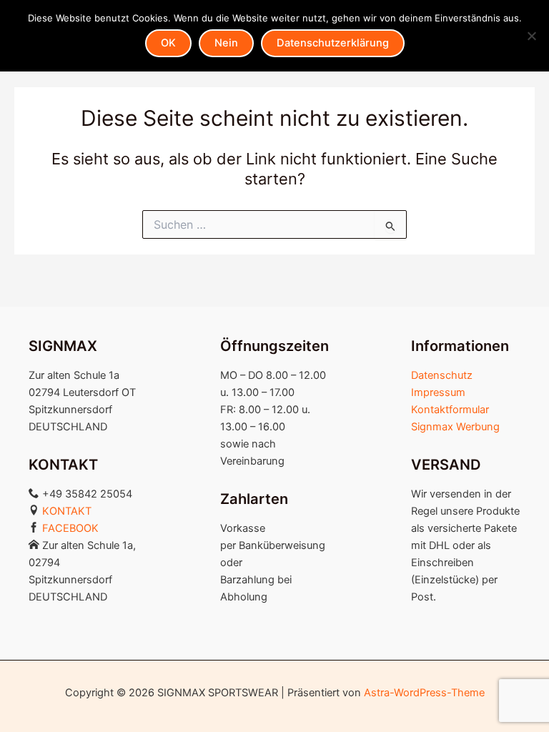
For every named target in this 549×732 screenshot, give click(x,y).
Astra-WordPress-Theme (424, 692)
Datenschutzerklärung (333, 42)
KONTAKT (67, 511)
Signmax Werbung (455, 426)
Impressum (438, 392)
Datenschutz (442, 375)
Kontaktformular (450, 409)
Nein (226, 42)
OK (168, 42)
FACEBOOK (70, 528)
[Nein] (531, 36)
